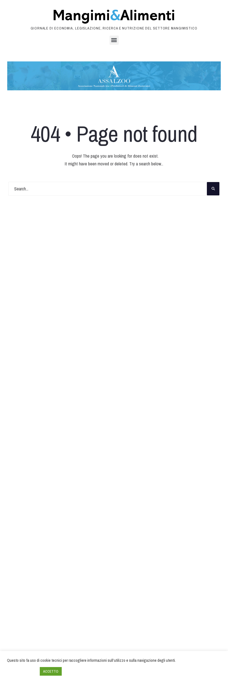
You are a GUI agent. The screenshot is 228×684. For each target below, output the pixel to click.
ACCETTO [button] (50, 671)
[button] (114, 40)
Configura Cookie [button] (22, 671)
